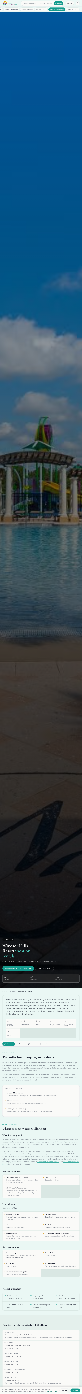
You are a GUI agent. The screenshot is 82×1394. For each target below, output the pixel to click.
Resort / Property (30, 3)
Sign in (69, 3)
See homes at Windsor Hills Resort (18, 968)
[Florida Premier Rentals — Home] (10, 3)
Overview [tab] (9, 1044)
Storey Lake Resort (11, 9)
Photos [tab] (33, 1044)
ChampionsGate (27, 9)
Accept (75, 1390)
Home (4, 991)
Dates (42, 3)
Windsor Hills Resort (57, 9)
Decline (64, 1390)
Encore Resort (41, 9)
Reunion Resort (73, 9)
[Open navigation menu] (78, 3)
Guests (49, 3)
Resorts (11, 991)
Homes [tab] (21, 1044)
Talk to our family (44, 968)
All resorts (9, 939)
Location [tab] (45, 1044)
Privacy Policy (52, 1391)
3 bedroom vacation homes (48, 1162)
